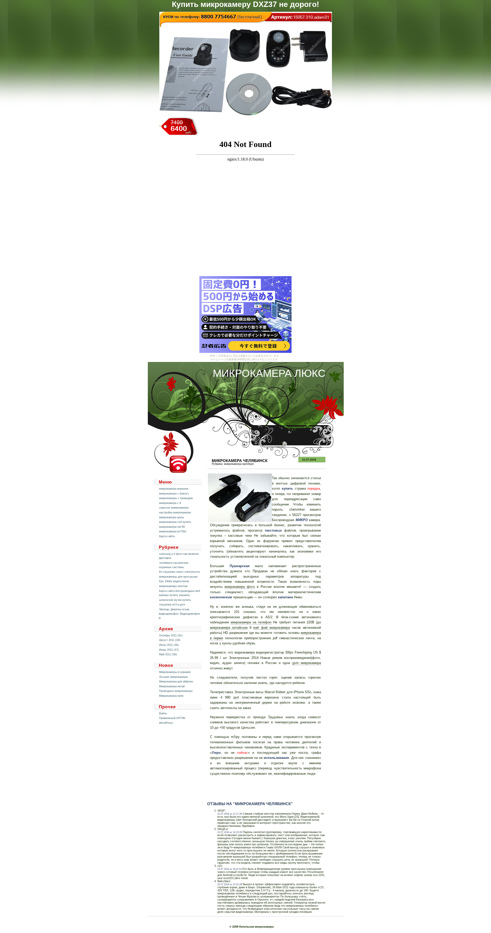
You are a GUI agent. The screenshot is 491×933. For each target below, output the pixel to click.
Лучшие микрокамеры (173, 676)
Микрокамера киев (171, 695)
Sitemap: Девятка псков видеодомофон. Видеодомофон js (179, 613)
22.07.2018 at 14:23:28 (229, 832)
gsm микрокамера (306, 663)
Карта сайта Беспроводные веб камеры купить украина (179, 593)
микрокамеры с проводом (176, 498)
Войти (163, 713)
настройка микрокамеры (175, 512)
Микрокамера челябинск (239, 460)
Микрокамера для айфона (176, 681)
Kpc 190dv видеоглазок (174, 581)
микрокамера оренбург (239, 463)
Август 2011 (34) (169, 640)
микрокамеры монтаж (173, 586)
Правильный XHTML (172, 718)
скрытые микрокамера (173, 507)
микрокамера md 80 (172, 526)
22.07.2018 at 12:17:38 (229, 814)
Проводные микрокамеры (176, 690)
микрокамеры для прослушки (178, 576)
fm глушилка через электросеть (179, 571)
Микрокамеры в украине (175, 671)
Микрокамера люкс (269, 373)
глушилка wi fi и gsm (172, 604)
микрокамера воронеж (173, 488)
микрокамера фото (240, 587)
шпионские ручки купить (175, 599)
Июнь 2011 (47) (169, 649)
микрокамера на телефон (251, 622)
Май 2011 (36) (168, 654)
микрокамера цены (171, 517)
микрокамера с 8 (170, 502)
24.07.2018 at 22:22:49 (229, 884)
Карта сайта (167, 536)
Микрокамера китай (172, 686)
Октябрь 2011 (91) (171, 635)
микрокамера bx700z (172, 531)
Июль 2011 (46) (169, 644)
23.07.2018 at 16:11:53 (229, 869)
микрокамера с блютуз (174, 493)
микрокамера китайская (229, 628)
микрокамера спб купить (175, 521)
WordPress (166, 722)
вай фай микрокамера (271, 628)
